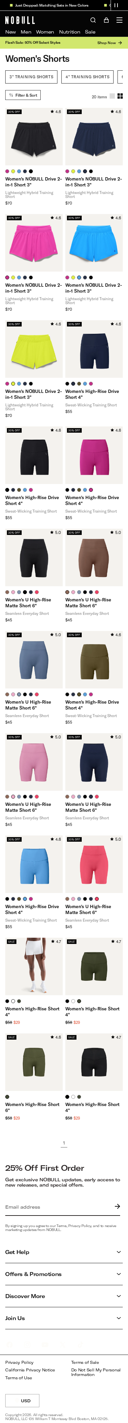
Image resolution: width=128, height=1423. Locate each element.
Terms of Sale (85, 1362)
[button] (116, 5)
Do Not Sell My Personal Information (96, 1372)
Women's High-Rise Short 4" (32, 1011)
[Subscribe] (116, 1207)
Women (45, 32)
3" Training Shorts (31, 76)
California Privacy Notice (30, 1370)
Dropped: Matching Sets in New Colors (52, 5)
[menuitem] (10, 32)
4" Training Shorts (87, 76)
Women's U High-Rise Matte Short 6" (28, 602)
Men (26, 32)
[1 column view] (112, 96)
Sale (90, 32)
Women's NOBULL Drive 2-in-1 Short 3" (33, 181)
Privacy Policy (19, 1362)
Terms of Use (18, 1378)
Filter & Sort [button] (26, 95)
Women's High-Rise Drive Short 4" (92, 394)
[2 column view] (120, 96)
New (10, 32)
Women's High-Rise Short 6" (32, 1107)
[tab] (7, 171)
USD (30, 1402)
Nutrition (69, 32)
